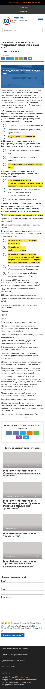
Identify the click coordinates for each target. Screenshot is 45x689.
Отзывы (23, 12)
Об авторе (23, 7)
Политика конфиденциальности (15, 655)
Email (4, 589)
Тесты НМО (18, 17)
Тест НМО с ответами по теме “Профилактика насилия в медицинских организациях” (19, 563)
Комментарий (6, 597)
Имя (3, 581)
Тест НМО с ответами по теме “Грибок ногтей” (19, 534)
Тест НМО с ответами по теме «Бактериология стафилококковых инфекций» (22, 473)
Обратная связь (9, 667)
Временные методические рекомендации (23, 2)
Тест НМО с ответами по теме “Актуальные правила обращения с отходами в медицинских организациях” (22, 504)
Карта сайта (7, 673)
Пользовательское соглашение (15, 649)
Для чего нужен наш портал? (14, 661)
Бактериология (6, 55)
